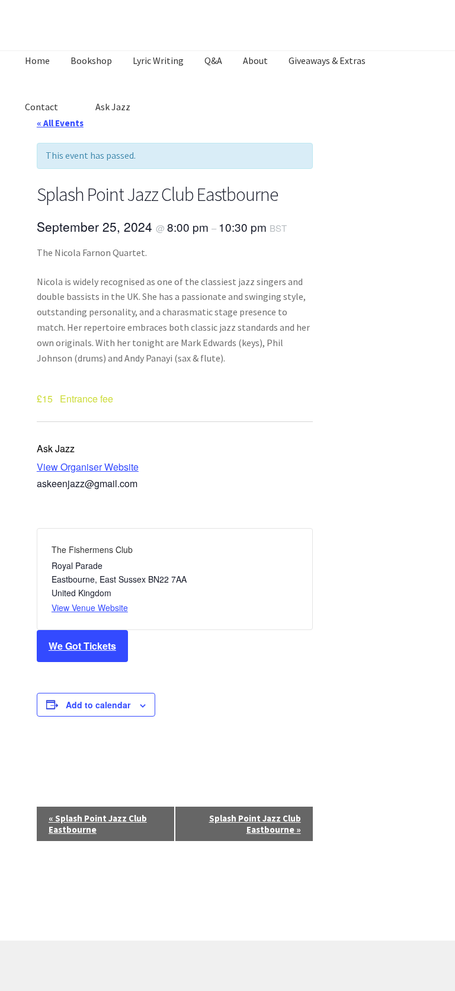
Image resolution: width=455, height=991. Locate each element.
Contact (41, 107)
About (255, 60)
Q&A (213, 60)
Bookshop (91, 60)
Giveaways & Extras (327, 60)
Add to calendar (98, 705)
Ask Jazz (112, 107)
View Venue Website (90, 607)
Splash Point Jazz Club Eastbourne (98, 824)
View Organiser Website (88, 467)
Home (37, 60)
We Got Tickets (82, 646)
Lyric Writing (158, 60)
